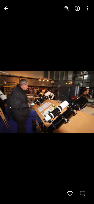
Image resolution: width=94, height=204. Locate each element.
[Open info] (77, 8)
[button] (14, 102)
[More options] (88, 8)
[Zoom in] (67, 8)
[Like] (70, 193)
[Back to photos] (6, 8)
